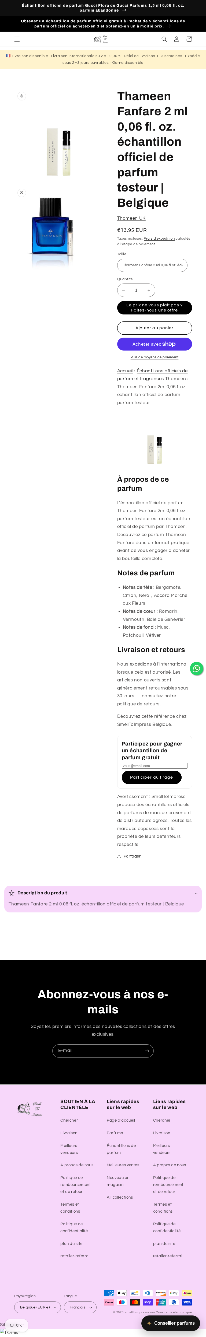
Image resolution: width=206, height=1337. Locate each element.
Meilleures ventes (123, 1165)
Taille (122, 254)
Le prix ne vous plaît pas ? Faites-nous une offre (154, 307)
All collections (120, 1197)
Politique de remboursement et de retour (75, 1185)
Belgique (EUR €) (35, 1307)
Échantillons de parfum (121, 1149)
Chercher (69, 1120)
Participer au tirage (151, 777)
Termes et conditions (70, 1207)
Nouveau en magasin (118, 1181)
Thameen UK (131, 218)
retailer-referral (75, 1256)
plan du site (71, 1244)
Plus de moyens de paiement (155, 357)
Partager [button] (132, 856)
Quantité (125, 279)
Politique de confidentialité (74, 1227)
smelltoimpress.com (140, 1312)
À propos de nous (76, 1165)
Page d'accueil (121, 1120)
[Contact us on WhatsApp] (196, 668)
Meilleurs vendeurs (69, 1149)
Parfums (115, 1133)
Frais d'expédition (159, 238)
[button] (17, 39)
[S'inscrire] (147, 1051)
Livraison (69, 1133)
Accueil (125, 371)
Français (77, 1307)
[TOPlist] (10, 1332)
